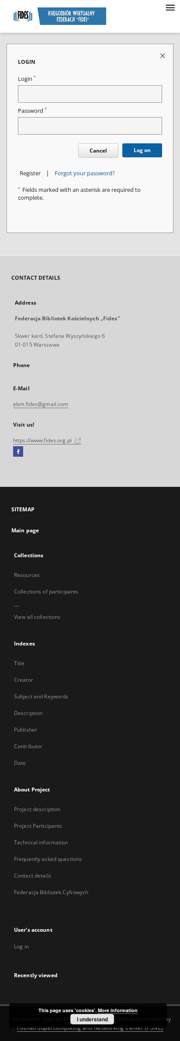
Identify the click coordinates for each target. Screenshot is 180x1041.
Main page (25, 530)
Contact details (32, 875)
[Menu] (170, 7)
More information (118, 1010)
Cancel (98, 150)
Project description (37, 809)
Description (28, 713)
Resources (27, 575)
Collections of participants (46, 591)
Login (27, 79)
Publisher (25, 729)
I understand (92, 1019)
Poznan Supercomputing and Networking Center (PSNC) (90, 1027)
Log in (21, 946)
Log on (142, 150)
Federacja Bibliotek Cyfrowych (51, 892)
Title (19, 663)
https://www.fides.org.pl (43, 440)
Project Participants (38, 825)
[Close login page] (163, 55)
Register (30, 173)
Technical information (41, 842)
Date (20, 763)
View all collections (37, 617)
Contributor (28, 746)
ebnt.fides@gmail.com (40, 404)
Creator (23, 680)
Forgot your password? (85, 173)
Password (32, 111)
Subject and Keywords (41, 696)
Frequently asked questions (48, 859)
